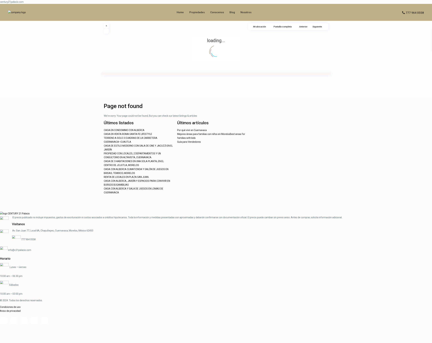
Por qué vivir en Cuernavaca (192, 130)
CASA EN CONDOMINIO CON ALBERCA (124, 130)
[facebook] (3, 320)
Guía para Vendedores (189, 141)
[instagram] (44, 320)
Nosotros (245, 12)
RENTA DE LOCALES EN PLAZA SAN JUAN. (126, 177)
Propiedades (197, 12)
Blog (232, 12)
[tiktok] (24, 320)
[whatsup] (13, 320)
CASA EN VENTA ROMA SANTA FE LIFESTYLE (128, 134)
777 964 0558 (415, 12)
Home (180, 12)
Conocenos (217, 12)
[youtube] (34, 320)
